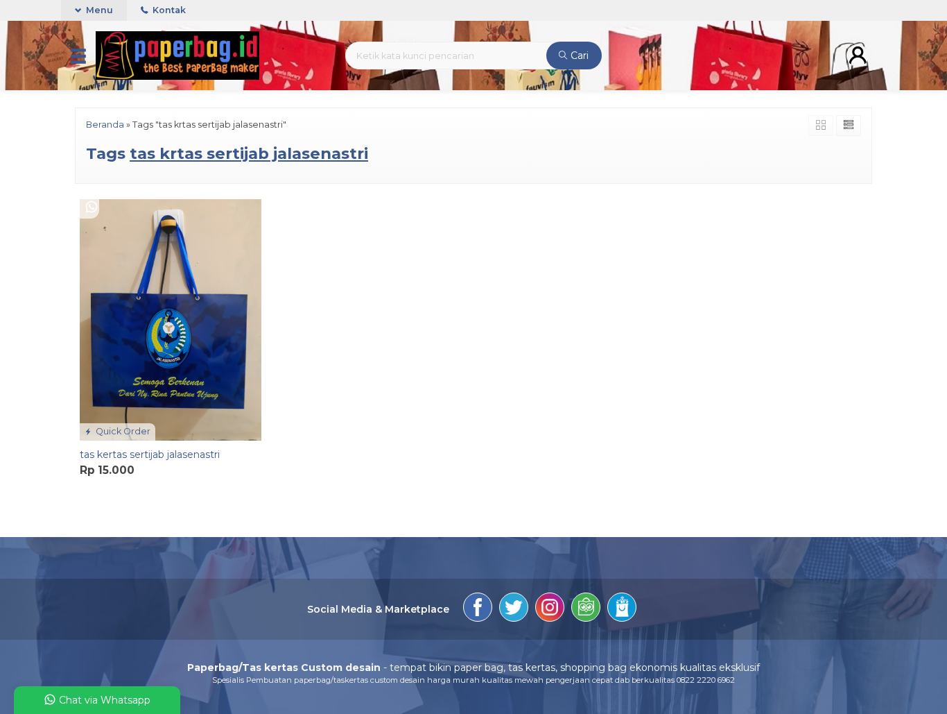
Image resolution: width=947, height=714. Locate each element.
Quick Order (122, 431)
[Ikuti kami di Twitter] (513, 609)
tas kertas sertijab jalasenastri (150, 454)
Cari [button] (578, 55)
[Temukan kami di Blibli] (621, 609)
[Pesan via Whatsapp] (91, 207)
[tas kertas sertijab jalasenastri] (170, 318)
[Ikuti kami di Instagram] (549, 609)
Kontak (168, 10)
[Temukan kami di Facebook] (477, 609)
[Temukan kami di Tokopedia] (585, 609)
